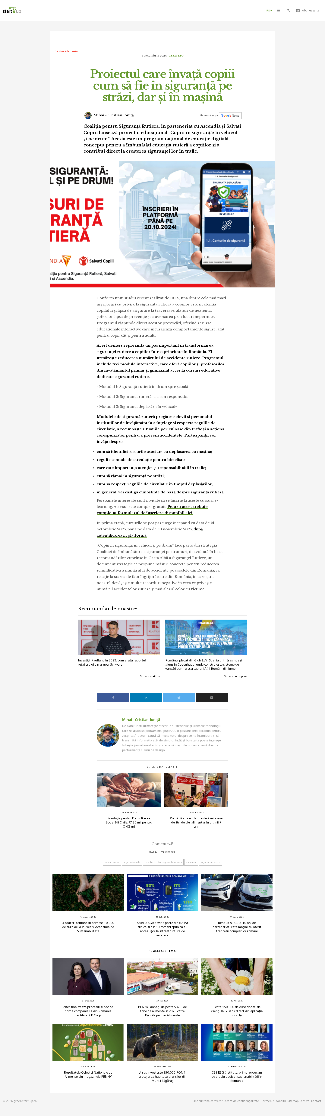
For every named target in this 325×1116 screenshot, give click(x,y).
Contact (316, 1101)
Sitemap (293, 1101)
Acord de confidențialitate (242, 1101)
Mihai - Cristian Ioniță (113, 115)
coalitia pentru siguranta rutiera (163, 862)
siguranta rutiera (210, 862)
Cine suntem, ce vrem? (207, 1101)
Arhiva (305, 1101)
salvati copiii (112, 862)
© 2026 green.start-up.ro (20, 1101)
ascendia (191, 862)
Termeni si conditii (273, 1101)
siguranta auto (132, 862)
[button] (278, 10)
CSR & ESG (176, 55)
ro (268, 10)
